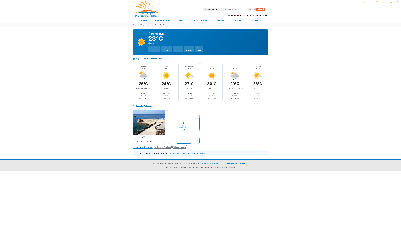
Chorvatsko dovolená (217, 167)
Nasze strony (182, 167)
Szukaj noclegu (180, 147)
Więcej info (257, 21)
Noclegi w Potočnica (164, 147)
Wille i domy (238, 21)
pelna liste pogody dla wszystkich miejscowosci (189, 153)
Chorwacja (144, 21)
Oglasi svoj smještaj (237, 164)
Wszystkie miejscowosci (144, 147)
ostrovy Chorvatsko (229, 167)
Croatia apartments (192, 167)
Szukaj (261, 9)
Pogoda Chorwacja (200, 21)
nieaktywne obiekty (171, 167)
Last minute (219, 21)
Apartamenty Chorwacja (162, 21)
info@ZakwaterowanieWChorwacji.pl (207, 163)
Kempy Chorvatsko (204, 167)
